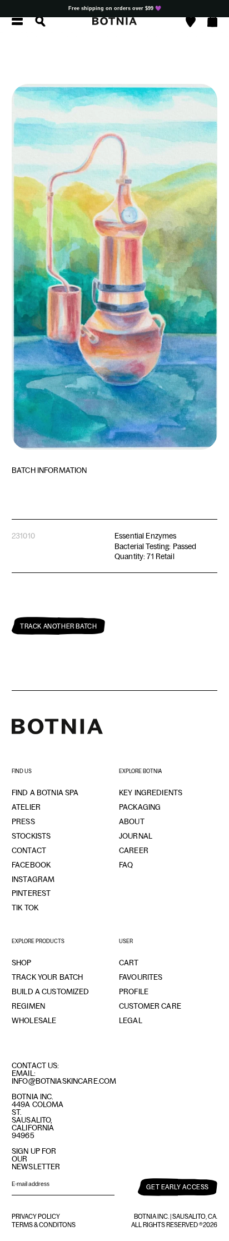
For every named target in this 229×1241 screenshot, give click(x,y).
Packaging (140, 807)
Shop (22, 962)
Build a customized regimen (50, 998)
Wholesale (34, 1020)
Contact (29, 850)
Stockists (31, 835)
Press (23, 821)
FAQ (126, 864)
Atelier (26, 807)
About (132, 821)
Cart (129, 962)
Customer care (150, 1005)
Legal (130, 1020)
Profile (133, 991)
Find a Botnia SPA (45, 792)
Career (133, 850)
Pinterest (31, 893)
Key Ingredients (150, 792)
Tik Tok (25, 907)
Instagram (33, 879)
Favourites (140, 977)
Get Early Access (177, 1187)
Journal (135, 835)
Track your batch (47, 977)
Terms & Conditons (44, 1225)
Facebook (31, 864)
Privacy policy (36, 1216)
